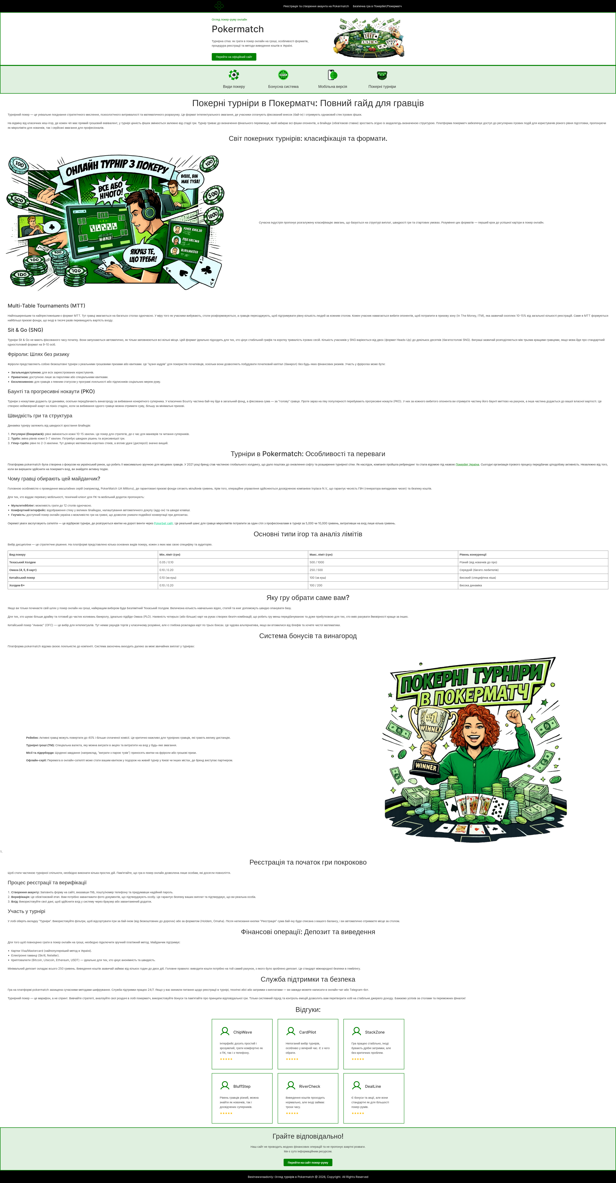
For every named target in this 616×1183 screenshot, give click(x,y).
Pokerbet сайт (163, 523)
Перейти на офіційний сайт (234, 57)
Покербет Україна (467, 464)
